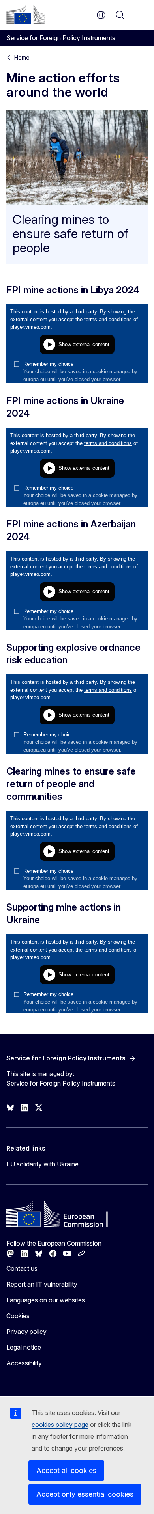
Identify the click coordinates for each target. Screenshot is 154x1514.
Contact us (22, 1268)
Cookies (18, 1316)
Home (22, 57)
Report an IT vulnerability (41, 1284)
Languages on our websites (45, 1300)
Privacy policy (26, 1331)
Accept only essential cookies (84, 1494)
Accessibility (24, 1363)
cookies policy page (60, 1424)
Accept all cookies (66, 1470)
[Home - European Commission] (25, 14)
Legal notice (23, 1347)
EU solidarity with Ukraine (42, 1164)
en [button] (101, 15)
